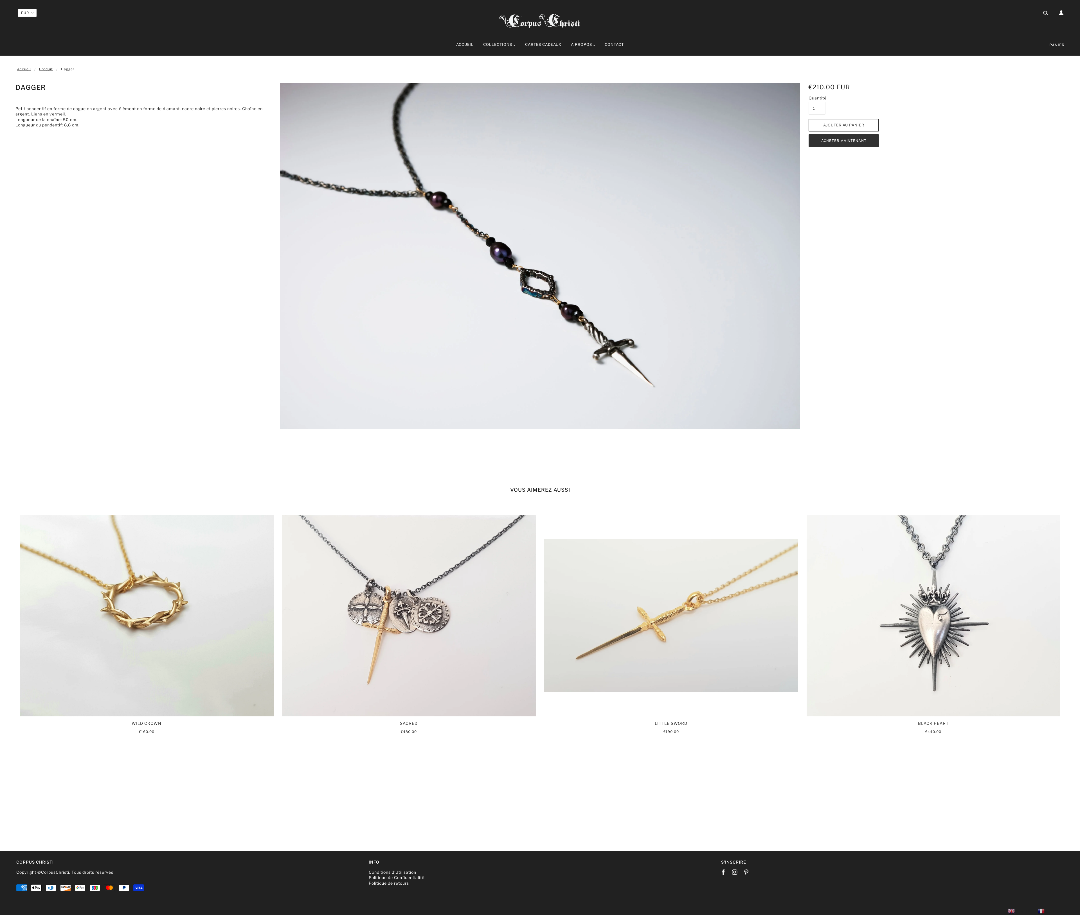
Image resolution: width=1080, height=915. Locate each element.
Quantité (817, 98)
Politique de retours (389, 883)
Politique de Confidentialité (396, 877)
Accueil (24, 69)
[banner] (540, 20)
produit (46, 69)
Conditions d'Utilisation (392, 872)
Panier (1057, 45)
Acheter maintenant (844, 141)
